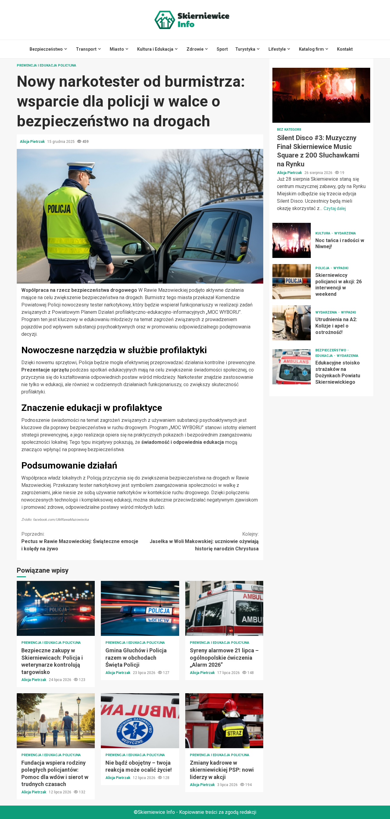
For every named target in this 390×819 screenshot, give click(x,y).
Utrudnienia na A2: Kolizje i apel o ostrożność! (291, 322)
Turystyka (245, 49)
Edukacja (324, 355)
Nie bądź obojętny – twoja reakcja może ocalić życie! (140, 720)
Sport (222, 49)
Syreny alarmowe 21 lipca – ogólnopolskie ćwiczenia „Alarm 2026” (224, 608)
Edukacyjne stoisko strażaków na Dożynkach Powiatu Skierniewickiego (291, 366)
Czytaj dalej (335, 208)
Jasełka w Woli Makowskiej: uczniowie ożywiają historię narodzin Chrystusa (204, 541)
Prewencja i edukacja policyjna (46, 65)
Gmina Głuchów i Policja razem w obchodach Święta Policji (140, 608)
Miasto (117, 49)
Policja (322, 268)
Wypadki (340, 268)
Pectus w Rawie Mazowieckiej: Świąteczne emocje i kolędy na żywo (79, 541)
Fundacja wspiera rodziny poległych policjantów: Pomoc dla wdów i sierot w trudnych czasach (56, 720)
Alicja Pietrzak (33, 142)
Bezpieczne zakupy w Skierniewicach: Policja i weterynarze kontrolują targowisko (56, 608)
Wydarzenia (345, 233)
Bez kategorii (289, 129)
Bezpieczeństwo (46, 49)
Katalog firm (311, 49)
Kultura (323, 233)
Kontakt (345, 49)
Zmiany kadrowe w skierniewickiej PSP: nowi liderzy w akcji (224, 720)
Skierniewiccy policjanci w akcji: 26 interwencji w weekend (291, 281)
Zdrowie (195, 49)
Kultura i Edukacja (155, 49)
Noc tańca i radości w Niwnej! (291, 240)
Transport (86, 49)
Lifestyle (277, 49)
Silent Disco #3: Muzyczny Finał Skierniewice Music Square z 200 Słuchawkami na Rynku (321, 95)
